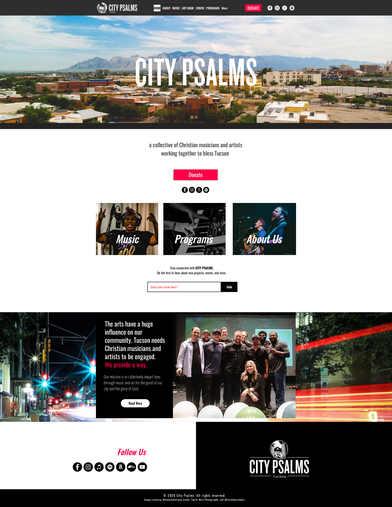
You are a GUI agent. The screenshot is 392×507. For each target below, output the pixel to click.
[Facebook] (269, 8)
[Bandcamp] (131, 467)
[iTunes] (284, 8)
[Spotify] (292, 8)
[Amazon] (120, 467)
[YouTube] (142, 467)
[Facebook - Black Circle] (185, 190)
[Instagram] (277, 8)
